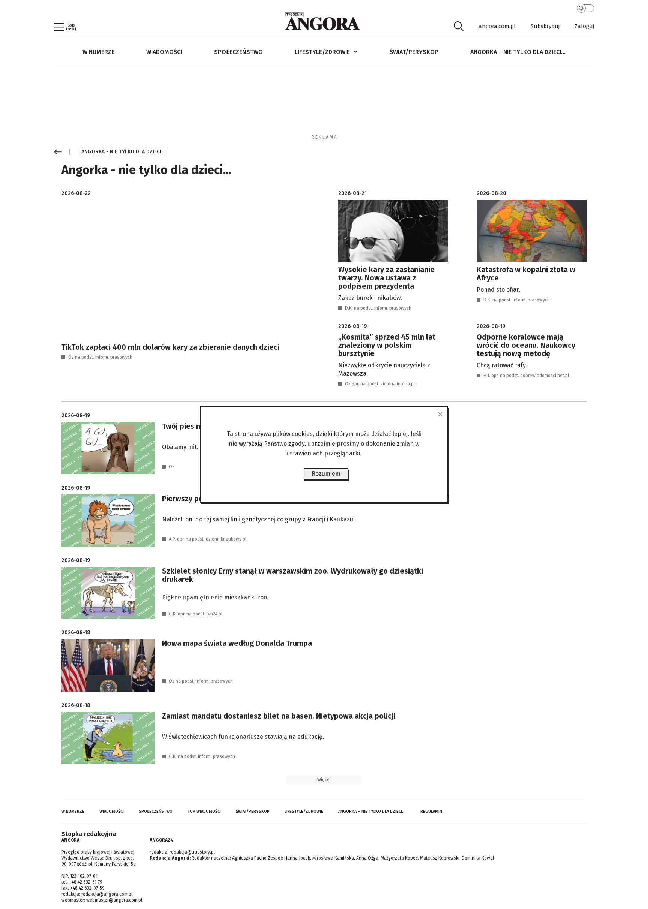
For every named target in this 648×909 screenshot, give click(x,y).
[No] (440, 414)
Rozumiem (326, 473)
